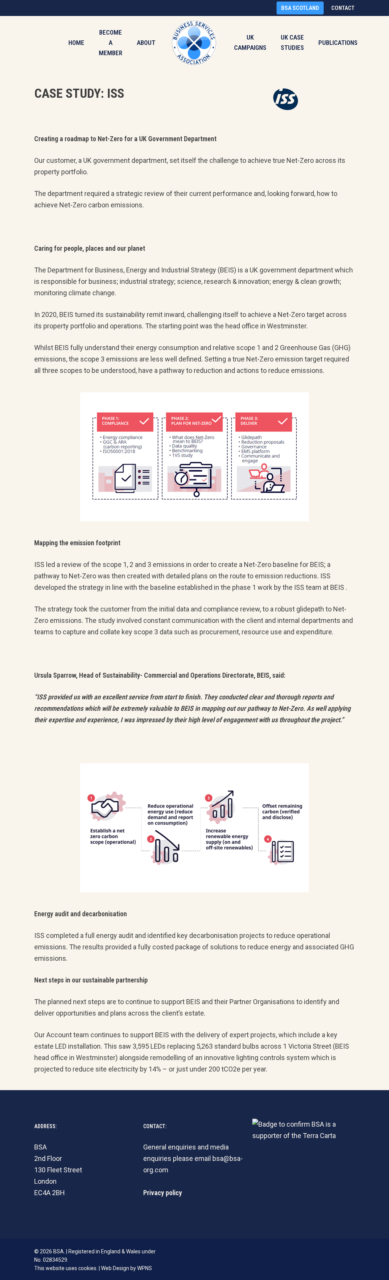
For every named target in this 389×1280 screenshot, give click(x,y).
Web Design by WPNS (126, 1268)
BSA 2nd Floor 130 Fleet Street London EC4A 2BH (58, 1170)
